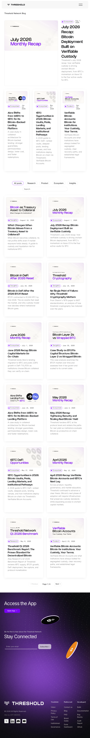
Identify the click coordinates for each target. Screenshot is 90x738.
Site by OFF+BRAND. (12, 715)
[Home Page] (16, 4)
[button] (80, 4)
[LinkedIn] (12, 721)
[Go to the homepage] (24, 703)
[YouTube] (24, 721)
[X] (6, 721)
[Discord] (18, 721)
